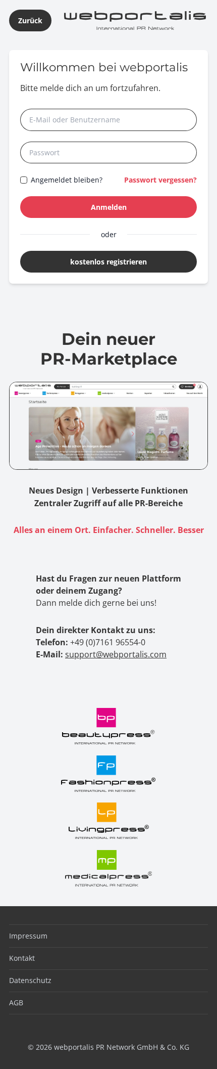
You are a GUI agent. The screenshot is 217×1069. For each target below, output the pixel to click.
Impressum (28, 936)
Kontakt (22, 958)
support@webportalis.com (116, 654)
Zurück (30, 20)
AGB (16, 1002)
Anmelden (109, 207)
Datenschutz (30, 980)
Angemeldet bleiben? (66, 180)
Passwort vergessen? (160, 180)
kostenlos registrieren (108, 261)
